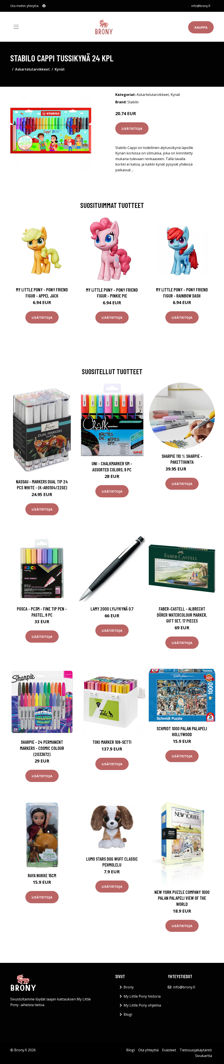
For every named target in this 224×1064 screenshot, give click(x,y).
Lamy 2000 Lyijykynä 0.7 (112, 608)
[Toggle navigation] (16, 27)
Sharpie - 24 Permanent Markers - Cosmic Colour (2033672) (42, 748)
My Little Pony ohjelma (142, 1005)
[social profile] (44, 6)
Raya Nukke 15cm (42, 875)
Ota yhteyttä (148, 1050)
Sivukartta (203, 1055)
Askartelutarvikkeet (32, 69)
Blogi (128, 1014)
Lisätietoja (132, 128)
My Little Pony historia (142, 996)
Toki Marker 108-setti (112, 742)
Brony (129, 987)
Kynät (60, 69)
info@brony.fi (200, 6)
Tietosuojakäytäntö (196, 1050)
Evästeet (169, 1050)
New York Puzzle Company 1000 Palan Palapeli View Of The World (182, 898)
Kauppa (200, 27)
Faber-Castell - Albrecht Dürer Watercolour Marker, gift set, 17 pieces (182, 614)
